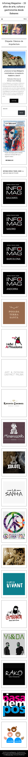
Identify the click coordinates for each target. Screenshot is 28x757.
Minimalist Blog (9, 754)
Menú (25, 19)
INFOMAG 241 (9, 160)
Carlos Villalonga (16, 80)
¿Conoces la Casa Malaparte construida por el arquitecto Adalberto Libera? (14, 73)
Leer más (14, 100)
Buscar (5, 108)
